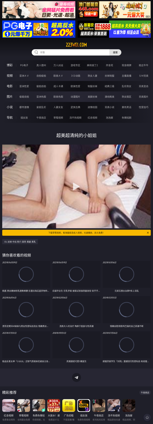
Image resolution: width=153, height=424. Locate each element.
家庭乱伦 (41, 107)
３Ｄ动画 (75, 75)
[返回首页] (147, 417)
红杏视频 (92, 117)
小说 (10, 107)
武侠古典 (75, 107)
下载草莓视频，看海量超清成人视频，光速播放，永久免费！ (76, 232)
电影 (10, 86)
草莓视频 (58, 117)
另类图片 (143, 96)
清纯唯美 (109, 96)
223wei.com (76, 45)
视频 (10, 76)
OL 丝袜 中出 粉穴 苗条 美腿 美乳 (20, 241)
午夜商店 (41, 117)
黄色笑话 (126, 107)
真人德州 (41, 65)
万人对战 (58, 65)
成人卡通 (58, 86)
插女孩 (24, 117)
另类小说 (109, 107)
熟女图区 (126, 96)
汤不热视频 (75, 117)
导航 (10, 118)
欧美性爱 (75, 86)
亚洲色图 (41, 96)
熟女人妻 (92, 75)
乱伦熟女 (126, 86)
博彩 (10, 65)
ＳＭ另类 (143, 75)
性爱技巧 (143, 107)
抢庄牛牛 (143, 65)
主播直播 (126, 75)
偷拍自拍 (41, 86)
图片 (10, 97)
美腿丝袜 (92, 96)
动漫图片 (75, 96)
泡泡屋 (109, 117)
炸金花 (109, 65)
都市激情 (24, 107)
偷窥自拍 (24, 96)
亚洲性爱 (24, 86)
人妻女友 (58, 107)
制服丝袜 (92, 86)
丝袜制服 (109, 75)
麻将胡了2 (92, 65)
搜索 (115, 52)
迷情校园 (92, 107)
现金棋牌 (126, 65)
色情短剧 (126, 117)
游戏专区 (75, 65)
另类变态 (143, 86)
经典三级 (109, 86)
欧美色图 (58, 96)
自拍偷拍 (41, 75)
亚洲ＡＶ (24, 75)
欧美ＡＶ (58, 75)
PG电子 (24, 65)
